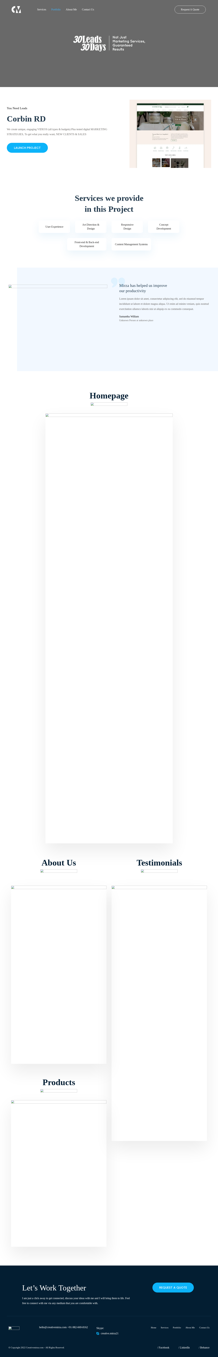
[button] (173, 1287)
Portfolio (56, 9)
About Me (190, 1327)
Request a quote (190, 9)
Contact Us (88, 9)
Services (41, 9)
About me (71, 9)
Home (153, 1327)
